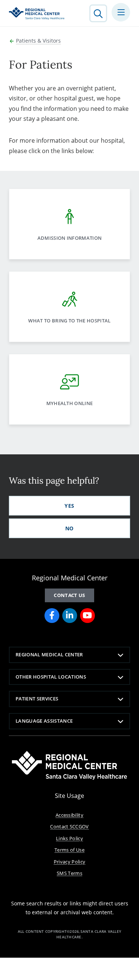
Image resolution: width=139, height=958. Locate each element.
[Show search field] (98, 13)
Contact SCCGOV (69, 826)
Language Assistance (44, 720)
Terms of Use (69, 849)
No (69, 528)
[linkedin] (69, 615)
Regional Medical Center (49, 654)
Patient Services (37, 698)
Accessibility (69, 815)
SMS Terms (69, 873)
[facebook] (51, 615)
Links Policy (69, 838)
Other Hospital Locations (51, 676)
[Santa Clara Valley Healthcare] (36, 13)
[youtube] (87, 615)
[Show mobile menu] (121, 12)
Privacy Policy (70, 861)
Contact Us (69, 595)
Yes (69, 505)
